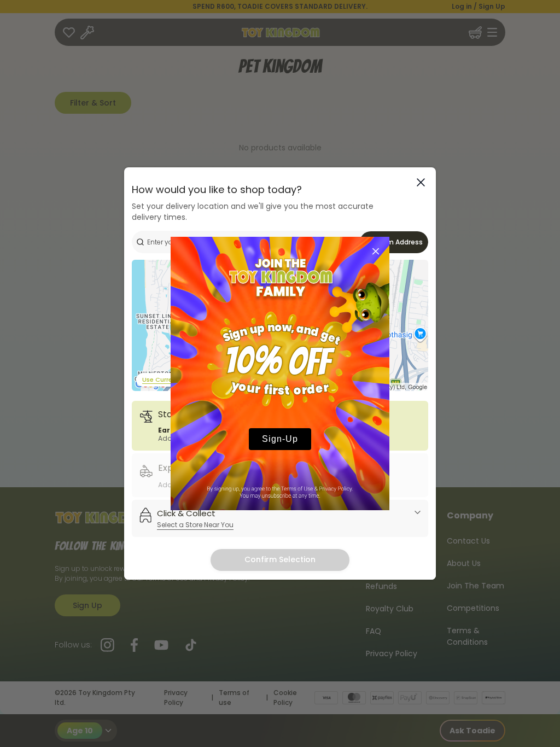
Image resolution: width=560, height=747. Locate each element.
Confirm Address (394, 242)
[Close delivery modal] (421, 182)
